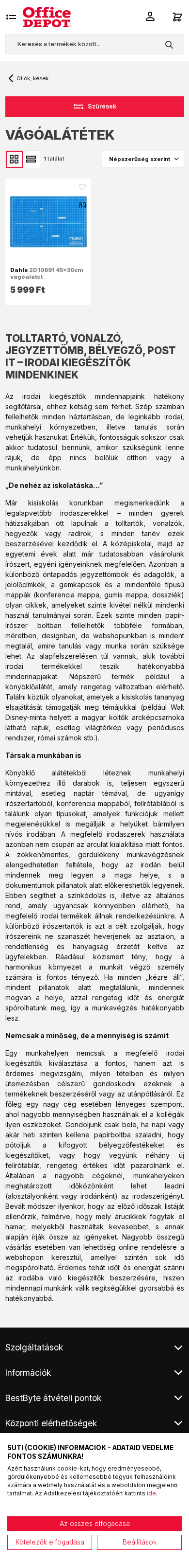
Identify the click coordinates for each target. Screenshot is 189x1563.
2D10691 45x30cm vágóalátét (46, 273)
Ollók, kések (32, 78)
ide (151, 1493)
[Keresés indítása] (169, 44)
